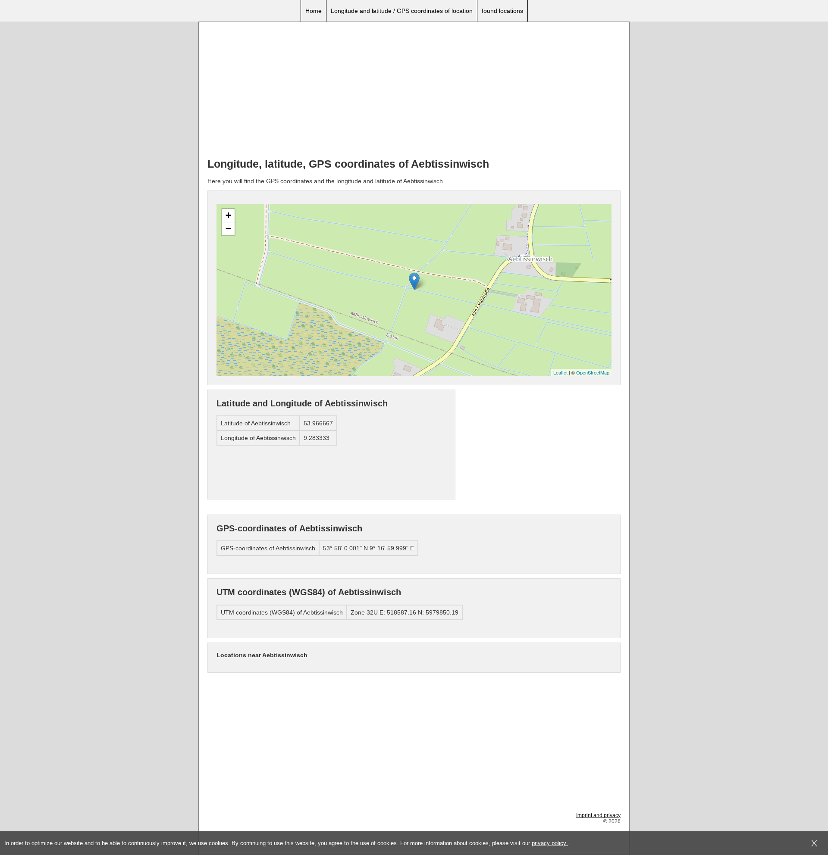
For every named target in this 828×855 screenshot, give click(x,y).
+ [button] (228, 215)
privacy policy (550, 843)
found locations (502, 10)
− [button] (228, 228)
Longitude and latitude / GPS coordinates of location (402, 10)
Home (313, 10)
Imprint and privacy (598, 815)
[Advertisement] (414, 91)
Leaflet (560, 372)
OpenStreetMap (592, 372)
